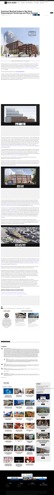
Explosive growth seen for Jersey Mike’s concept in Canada (19, 419)
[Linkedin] (37, 15)
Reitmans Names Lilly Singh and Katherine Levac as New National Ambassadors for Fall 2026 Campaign (19, 465)
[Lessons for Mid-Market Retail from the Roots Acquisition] (19, 448)
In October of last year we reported (7, 207)
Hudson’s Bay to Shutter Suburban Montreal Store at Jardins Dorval (13, 292)
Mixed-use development (19, 308)
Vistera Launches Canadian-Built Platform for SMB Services (8, 441)
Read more (43, 404)
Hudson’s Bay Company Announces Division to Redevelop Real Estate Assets (14, 293)
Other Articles (8, 486)
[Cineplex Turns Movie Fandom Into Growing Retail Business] (19, 403)
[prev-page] (15, 328)
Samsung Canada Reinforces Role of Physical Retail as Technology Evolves (29, 453)
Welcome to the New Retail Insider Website (43, 402)
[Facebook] (33, 15)
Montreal (24, 308)
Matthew (5, 368)
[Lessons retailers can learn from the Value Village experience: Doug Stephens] (30, 414)
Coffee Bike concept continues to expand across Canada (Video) (19, 430)
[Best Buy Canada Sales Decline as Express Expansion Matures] (8, 414)
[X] (35, 15)
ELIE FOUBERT (6, 373)
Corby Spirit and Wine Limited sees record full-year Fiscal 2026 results (30, 464)
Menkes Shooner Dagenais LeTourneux (13, 154)
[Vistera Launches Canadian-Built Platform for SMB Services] (8, 437)
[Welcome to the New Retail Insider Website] (43, 397)
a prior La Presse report (15, 210)
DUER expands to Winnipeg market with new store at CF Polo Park (30, 396)
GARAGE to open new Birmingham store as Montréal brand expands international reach (8, 465)
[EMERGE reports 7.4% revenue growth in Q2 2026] (30, 426)
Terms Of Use (19, 485)
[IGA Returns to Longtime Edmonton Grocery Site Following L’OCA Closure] (20, 315)
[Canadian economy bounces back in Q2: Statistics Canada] (19, 391)
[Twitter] (46, 0)
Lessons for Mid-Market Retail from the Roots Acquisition (19, 453)
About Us (7, 484)
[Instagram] (47, 0)
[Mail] (7, 327)
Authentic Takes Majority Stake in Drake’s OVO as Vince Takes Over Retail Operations (8, 453)
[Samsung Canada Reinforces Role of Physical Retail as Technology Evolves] (30, 448)
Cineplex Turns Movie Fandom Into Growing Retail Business (19, 407)
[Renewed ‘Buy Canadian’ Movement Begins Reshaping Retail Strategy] (30, 437)
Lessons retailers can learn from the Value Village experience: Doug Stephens (30, 419)
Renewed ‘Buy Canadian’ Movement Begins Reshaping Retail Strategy (29, 442)
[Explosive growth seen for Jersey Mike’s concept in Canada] (19, 414)
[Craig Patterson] (6, 315)
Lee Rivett (19, 408)
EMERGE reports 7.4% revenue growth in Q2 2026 (29, 430)
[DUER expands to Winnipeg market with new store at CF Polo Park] (30, 391)
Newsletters (7, 485)
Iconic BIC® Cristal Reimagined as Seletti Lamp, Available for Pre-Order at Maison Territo (8, 396)
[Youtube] (45, 485)
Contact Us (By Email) (20, 484)
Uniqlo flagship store (13, 264)
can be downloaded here (20, 71)
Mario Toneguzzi (8, 431)
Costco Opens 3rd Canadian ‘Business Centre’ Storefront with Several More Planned (43, 455)
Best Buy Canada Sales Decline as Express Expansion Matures (8, 419)
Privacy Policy (19, 486)
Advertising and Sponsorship (32, 484)
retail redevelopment (27, 308)
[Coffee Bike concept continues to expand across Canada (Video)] (19, 426)
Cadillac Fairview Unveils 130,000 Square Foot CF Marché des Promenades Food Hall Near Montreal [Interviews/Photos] (43, 441)
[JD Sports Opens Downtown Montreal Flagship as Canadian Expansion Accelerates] (33, 315)
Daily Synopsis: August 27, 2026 (19, 441)
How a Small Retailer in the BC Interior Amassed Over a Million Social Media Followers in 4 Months (43, 428)
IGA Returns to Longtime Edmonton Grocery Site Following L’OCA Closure (19, 320)
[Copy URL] (39, 15)
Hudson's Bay (4, 308)
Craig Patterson (7, 318)
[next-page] (17, 328)
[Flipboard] (45, 0)
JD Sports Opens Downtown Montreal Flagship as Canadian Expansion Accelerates (33, 321)
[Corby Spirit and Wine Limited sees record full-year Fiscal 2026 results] (30, 460)
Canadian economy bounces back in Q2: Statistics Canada (19, 396)
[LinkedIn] (44, 0)
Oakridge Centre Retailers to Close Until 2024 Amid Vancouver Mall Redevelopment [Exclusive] (43, 414)
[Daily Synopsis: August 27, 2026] (19, 437)
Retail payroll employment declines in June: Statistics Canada (8, 430)
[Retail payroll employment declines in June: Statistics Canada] (8, 426)
